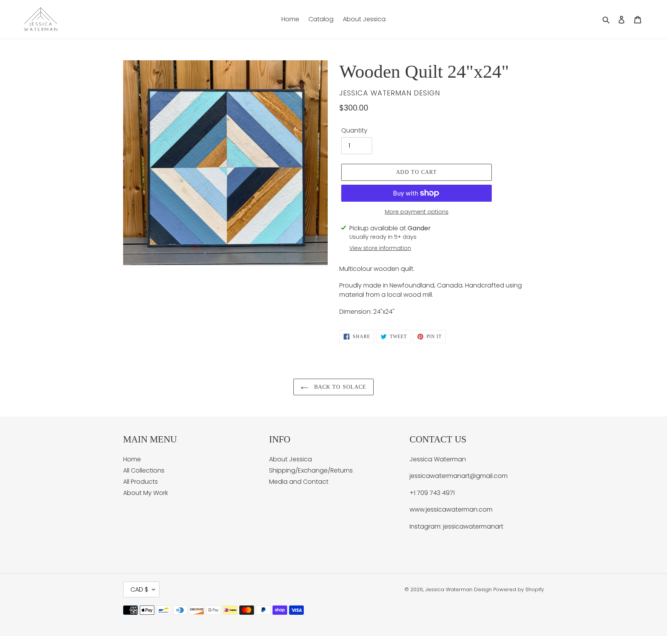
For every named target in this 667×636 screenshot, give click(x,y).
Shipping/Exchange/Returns (311, 470)
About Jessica (290, 459)
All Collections (143, 470)
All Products (140, 481)
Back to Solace (339, 387)
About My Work (145, 492)
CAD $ (139, 589)
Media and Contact (298, 481)
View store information (380, 248)
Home (132, 459)
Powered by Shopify (518, 589)
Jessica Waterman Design (458, 589)
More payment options (417, 212)
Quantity (354, 130)
